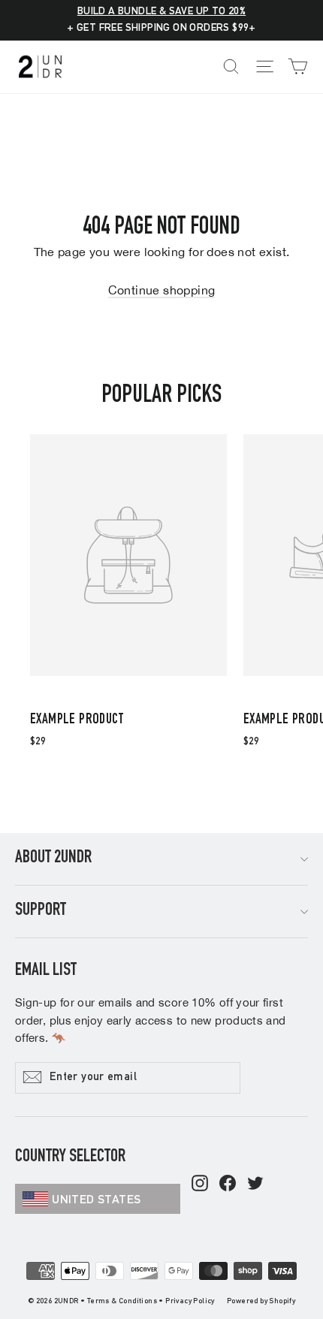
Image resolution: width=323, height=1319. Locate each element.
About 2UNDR (53, 859)
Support (40, 911)
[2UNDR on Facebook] (227, 1184)
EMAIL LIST (46, 971)
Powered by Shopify (261, 1301)
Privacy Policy (190, 1301)
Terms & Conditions (122, 1301)
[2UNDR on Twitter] (255, 1184)
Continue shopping (162, 290)
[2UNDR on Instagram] (200, 1184)
